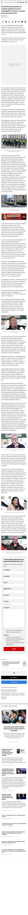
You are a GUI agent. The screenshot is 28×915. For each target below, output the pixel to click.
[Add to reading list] (25, 21)
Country (6, 601)
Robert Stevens (4, 15)
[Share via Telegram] (12, 21)
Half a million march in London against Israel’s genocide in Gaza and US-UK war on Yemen (11, 663)
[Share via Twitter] (6, 21)
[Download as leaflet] (18, 21)
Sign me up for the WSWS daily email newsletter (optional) (14, 631)
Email (5, 582)
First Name (7, 570)
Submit (14, 649)
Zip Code (6, 595)
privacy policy (9, 644)
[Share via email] (15, 21)
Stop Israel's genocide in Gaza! (9, 690)
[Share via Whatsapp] (9, 21)
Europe (3, 697)
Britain (21, 694)
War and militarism (6, 694)
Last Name (7, 576)
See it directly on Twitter (14, 65)
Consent (6, 635)
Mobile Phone (7, 588)
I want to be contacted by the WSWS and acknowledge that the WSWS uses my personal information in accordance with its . (15, 641)
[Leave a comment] (22, 21)
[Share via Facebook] (2, 21)
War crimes (15, 694)
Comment (6, 607)
